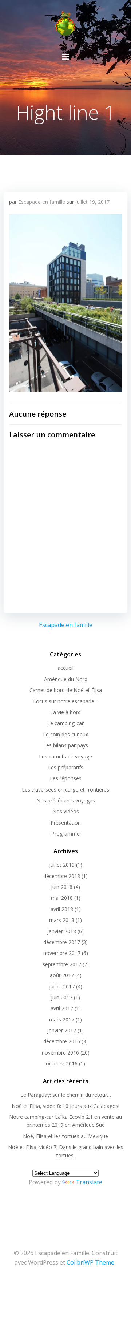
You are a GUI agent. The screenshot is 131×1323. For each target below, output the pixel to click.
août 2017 (62, 975)
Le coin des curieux (65, 734)
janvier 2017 (61, 1030)
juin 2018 (61, 886)
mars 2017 (61, 1019)
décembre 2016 (61, 1041)
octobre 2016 (62, 1063)
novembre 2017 (61, 953)
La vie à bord (65, 712)
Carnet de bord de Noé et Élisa (65, 690)
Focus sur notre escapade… (65, 701)
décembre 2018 (61, 876)
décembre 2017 (61, 942)
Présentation (66, 822)
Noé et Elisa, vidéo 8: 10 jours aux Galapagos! (65, 1105)
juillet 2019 (62, 864)
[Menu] (65, 57)
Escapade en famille (41, 201)
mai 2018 (62, 897)
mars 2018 (61, 920)
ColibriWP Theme (90, 1262)
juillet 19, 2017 (92, 201)
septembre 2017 (62, 964)
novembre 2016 (60, 1052)
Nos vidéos (65, 811)
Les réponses (66, 778)
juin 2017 (61, 997)
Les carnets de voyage (65, 756)
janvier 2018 (61, 931)
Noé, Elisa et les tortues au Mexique (65, 1136)
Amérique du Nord (65, 679)
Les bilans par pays (65, 745)
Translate (89, 1182)
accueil (65, 667)
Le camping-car (65, 723)
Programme (65, 833)
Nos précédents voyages (65, 800)
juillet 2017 (62, 986)
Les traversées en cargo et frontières (65, 789)
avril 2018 (62, 909)
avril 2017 (62, 1008)
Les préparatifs (65, 767)
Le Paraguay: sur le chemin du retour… (65, 1094)
